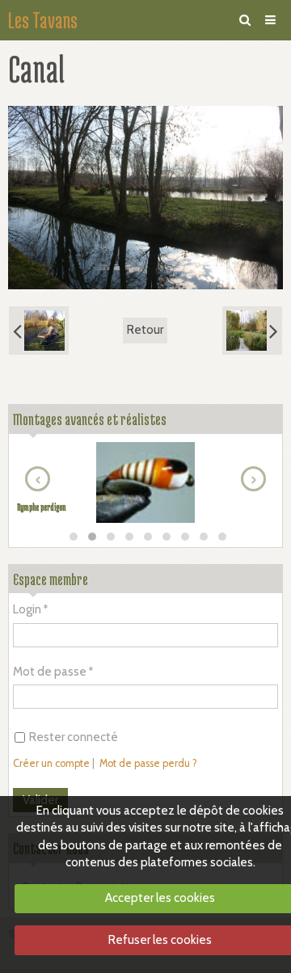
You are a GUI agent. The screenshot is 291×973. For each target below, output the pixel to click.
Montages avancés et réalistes (90, 419)
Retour (145, 329)
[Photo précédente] (39, 330)
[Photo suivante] (252, 330)
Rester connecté (73, 737)
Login (27, 609)
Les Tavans (43, 20)
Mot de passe (49, 671)
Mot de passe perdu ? (148, 763)
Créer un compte (51, 763)
